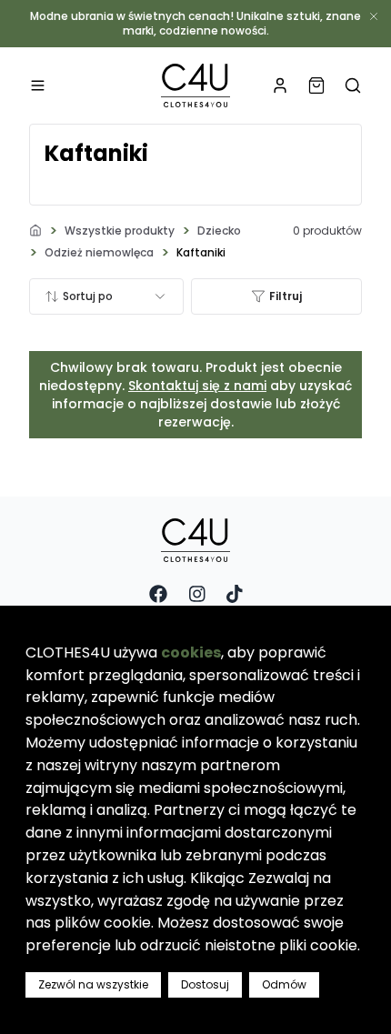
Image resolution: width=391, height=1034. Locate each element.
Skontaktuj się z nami (197, 385)
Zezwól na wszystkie (93, 984)
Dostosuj (205, 984)
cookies (191, 652)
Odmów (284, 984)
